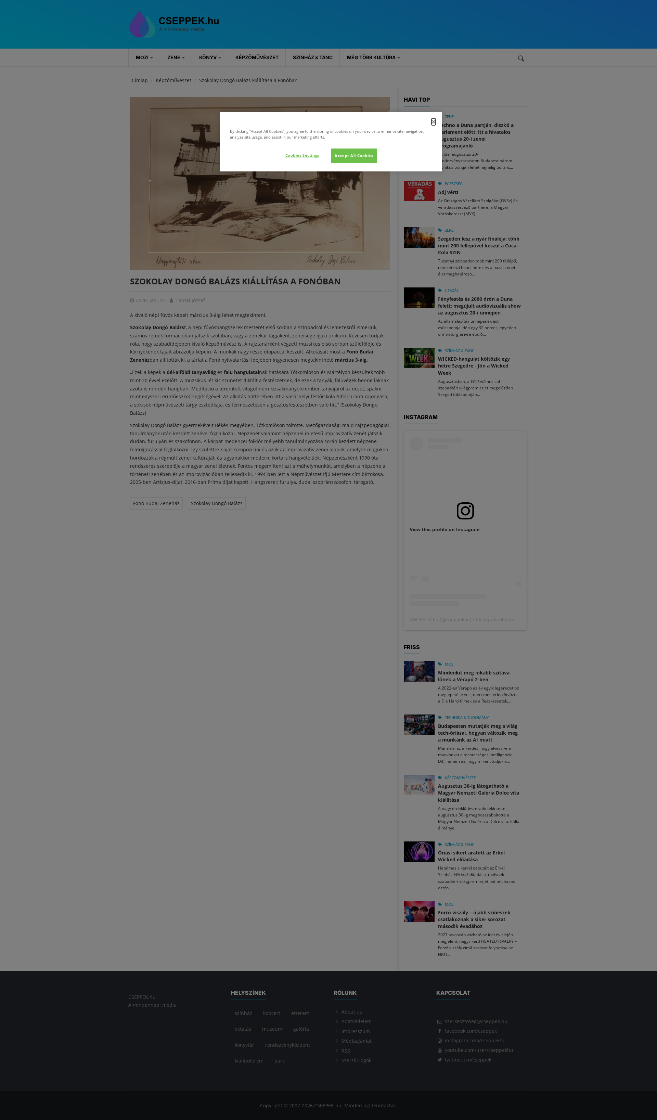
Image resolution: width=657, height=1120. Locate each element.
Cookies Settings (302, 155)
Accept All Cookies (354, 155)
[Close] (433, 122)
